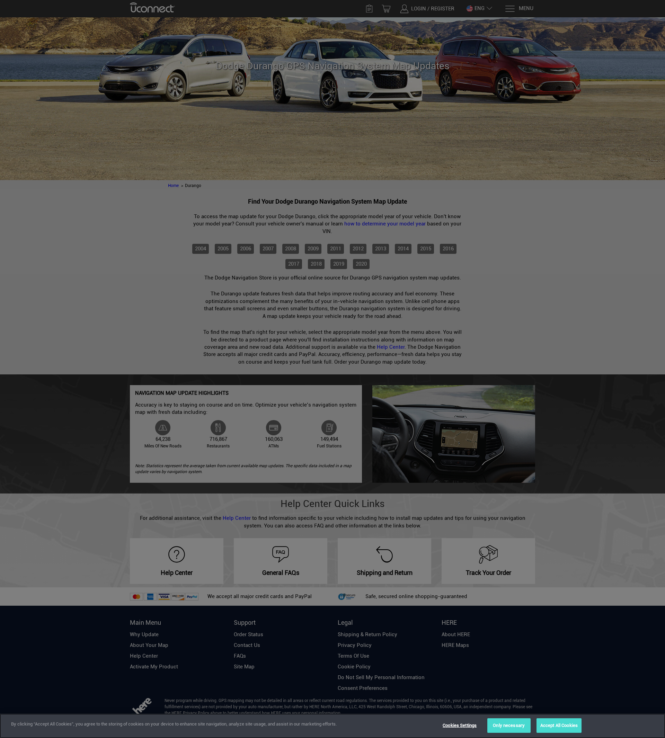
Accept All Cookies (559, 725)
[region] (332, 726)
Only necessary (509, 725)
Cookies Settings (460, 725)
